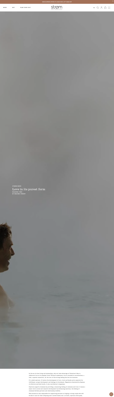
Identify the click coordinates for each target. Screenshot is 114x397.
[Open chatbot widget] (111, 394)
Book (5, 7)
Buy (13, 7)
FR (94, 7)
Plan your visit (25, 7)
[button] (97, 7)
